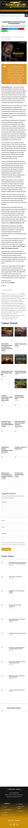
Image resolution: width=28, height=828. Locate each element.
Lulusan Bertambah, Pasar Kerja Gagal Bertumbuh (7, 398)
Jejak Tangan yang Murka (15, 576)
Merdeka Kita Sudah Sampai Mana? (19, 474)
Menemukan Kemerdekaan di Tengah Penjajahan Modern (7, 475)
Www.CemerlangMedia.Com (14, 293)
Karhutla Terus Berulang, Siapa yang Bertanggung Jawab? (7, 424)
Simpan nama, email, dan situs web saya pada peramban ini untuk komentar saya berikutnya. (13, 543)
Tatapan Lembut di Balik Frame (21, 447)
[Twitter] (14, 824)
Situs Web (3, 533)
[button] (27, 10)
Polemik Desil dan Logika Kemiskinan (21, 372)
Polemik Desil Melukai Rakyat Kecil (19, 397)
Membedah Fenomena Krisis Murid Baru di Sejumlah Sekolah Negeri (7, 347)
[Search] (26, 15)
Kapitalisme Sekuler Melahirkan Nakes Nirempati (7, 449)
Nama (3, 520)
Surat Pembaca (7, 37)
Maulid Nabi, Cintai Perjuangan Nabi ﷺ (7, 373)
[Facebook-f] (10, 824)
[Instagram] (17, 824)
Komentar (4, 502)
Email (3, 527)
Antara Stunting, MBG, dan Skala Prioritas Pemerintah (20, 424)
